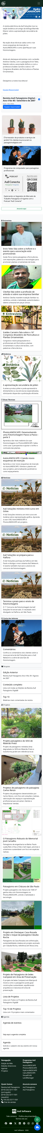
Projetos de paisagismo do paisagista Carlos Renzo (21, 789)
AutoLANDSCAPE (29, 1065)
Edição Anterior (10, 672)
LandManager (28, 1078)
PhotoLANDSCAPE (30, 1068)
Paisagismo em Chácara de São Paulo (21, 886)
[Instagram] (29, 1123)
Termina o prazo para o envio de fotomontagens (18, 602)
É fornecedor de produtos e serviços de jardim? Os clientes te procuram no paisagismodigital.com (19, 140)
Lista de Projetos (11, 996)
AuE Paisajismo (29, 1090)
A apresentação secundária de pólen (20, 385)
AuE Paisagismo (29, 1087)
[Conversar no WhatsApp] (37, 1119)
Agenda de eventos (12, 1022)
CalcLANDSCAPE (29, 1073)
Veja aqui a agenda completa (14, 1034)
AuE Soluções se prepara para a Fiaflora (18, 556)
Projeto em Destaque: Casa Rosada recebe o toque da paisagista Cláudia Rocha (21, 935)
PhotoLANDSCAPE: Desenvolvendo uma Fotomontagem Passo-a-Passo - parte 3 (21, 435)
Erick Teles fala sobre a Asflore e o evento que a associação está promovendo (19, 251)
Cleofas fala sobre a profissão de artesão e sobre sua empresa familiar (21, 293)
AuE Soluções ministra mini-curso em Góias (21, 510)
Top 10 (6, 696)
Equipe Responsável (11, 90)
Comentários (9, 649)
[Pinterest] (24, 1123)
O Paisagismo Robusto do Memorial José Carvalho (20, 839)
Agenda (6, 1042)
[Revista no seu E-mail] (37, 1127)
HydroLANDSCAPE (30, 1070)
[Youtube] (11, 1123)
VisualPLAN (27, 1075)
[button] (3, 13)
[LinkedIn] (20, 1123)
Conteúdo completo (12, 684)
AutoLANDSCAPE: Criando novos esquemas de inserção (18, 459)
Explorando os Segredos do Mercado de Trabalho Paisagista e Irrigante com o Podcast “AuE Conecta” (20, 198)
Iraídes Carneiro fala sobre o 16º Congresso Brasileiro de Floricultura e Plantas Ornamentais (21, 335)
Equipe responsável (12, 107)
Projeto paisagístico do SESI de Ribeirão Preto (18, 742)
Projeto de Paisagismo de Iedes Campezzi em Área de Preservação (19, 975)
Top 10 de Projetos (12, 1008)
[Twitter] (15, 1123)
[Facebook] (6, 1123)
